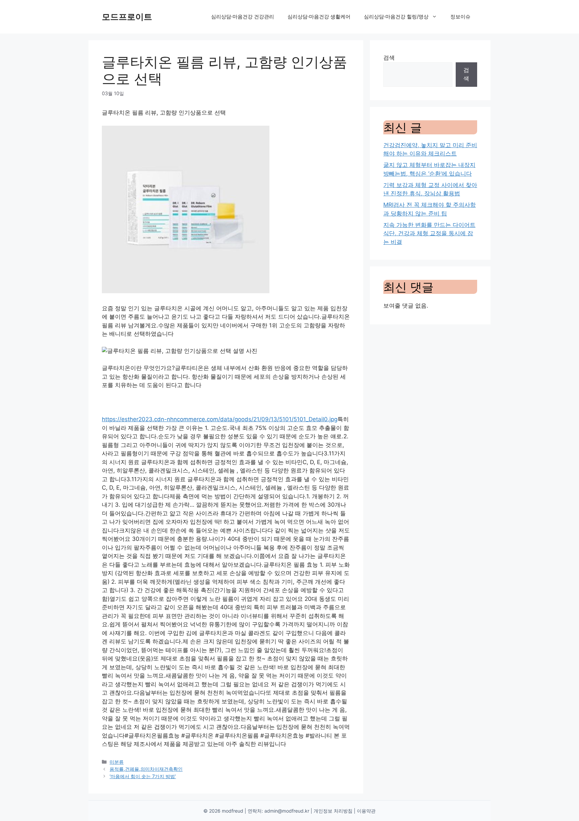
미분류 (117, 762)
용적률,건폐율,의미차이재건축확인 (146, 769)
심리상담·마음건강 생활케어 (318, 16)
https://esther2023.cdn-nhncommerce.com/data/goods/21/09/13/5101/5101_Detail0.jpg (219, 419)
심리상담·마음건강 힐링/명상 (396, 16)
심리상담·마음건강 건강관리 (242, 16)
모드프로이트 (127, 17)
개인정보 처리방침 (333, 811)
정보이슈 (460, 16)
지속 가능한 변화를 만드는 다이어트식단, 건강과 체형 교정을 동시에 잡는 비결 (429, 233)
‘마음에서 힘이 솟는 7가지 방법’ (143, 776)
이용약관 (366, 811)
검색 (389, 57)
